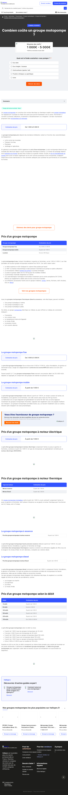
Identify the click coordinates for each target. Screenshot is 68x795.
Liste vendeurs (26, 757)
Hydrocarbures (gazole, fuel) (21, 70)
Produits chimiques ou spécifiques (23, 74)
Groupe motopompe (40, 16)
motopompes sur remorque (19, 118)
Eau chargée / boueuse (20, 66)
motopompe (18, 310)
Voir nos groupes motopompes (34, 291)
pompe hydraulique (60, 112)
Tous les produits (8, 12)
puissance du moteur (11, 153)
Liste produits (26, 755)
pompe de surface (25, 270)
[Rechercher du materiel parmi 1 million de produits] (65, 8)
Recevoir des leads (12, 422)
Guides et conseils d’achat (27, 770)
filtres (11, 282)
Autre (14, 77)
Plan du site (25, 774)
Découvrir (9, 695)
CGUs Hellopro (41, 771)
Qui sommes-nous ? (21, 12)
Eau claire (15, 63)
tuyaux (44, 280)
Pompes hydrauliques (28, 16)
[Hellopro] (2, 17)
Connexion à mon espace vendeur (44, 751)
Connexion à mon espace (29, 752)
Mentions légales (42, 768)
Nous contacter (26, 766)
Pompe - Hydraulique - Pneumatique (13, 16)
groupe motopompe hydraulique (13, 500)
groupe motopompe (9, 112)
